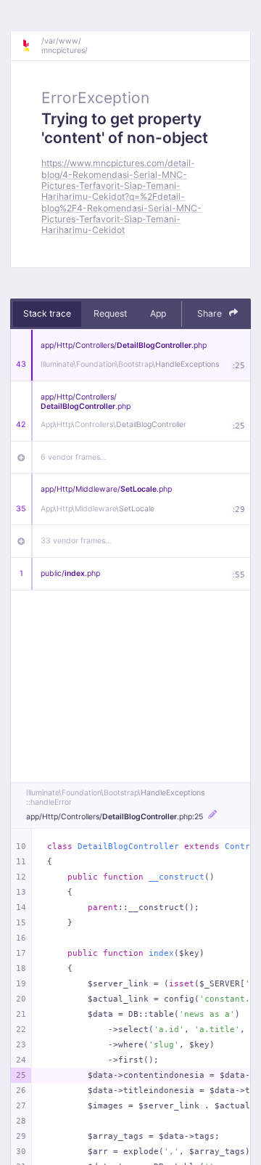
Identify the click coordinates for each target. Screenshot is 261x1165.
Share (210, 313)
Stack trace (47, 313)
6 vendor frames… (74, 457)
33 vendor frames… (76, 540)
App (158, 313)
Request (110, 313)
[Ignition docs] (31, 45)
